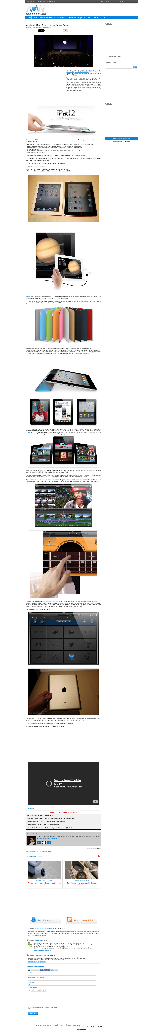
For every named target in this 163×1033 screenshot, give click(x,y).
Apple (28, 297)
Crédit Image (30, 808)
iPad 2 (75, 75)
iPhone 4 (29, 432)
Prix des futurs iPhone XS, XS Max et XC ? (41, 815)
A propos (120, 1)
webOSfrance (51, 1)
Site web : (31, 982)
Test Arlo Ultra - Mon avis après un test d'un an (44, 884)
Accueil (28, 18)
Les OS (35, 18)
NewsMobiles (40, 1)
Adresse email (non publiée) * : (37, 977)
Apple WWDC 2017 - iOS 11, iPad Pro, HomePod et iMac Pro (46, 821)
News (33, 21)
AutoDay (101, 1026)
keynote (39, 851)
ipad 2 (34, 851)
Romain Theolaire (36, 27)
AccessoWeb (30, 1)
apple (31, 851)
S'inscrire (127, 141)
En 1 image (94, 1026)
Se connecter (117, 141)
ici (72, 723)
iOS (65, 429)
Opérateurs (72, 18)
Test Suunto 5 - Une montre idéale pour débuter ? (82, 884)
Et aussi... (103, 18)
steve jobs (45, 851)
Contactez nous (104, 1)
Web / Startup (93, 18)
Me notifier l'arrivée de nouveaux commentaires (44, 1007)
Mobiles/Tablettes (46, 18)
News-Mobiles (79, 1026)
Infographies (82, 18)
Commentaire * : (32, 987)
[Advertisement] (97, 9)
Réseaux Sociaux (60, 18)
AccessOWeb (47, 1025)
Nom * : (30, 972)
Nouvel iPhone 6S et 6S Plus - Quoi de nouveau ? (43, 825)
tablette (50, 851)
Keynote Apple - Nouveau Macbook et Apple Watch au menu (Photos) (50, 828)
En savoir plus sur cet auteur (48, 838)
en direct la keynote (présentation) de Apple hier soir (83, 71)
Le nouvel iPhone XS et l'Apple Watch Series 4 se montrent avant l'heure (51, 818)
